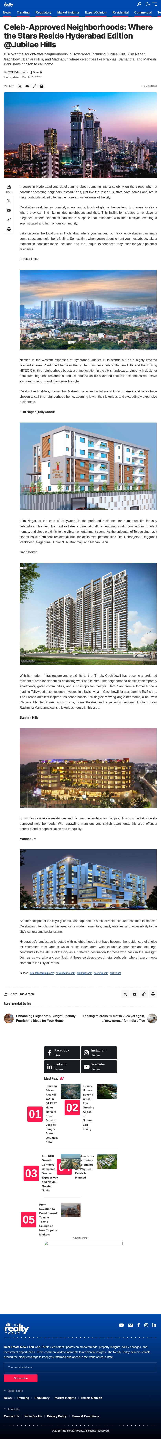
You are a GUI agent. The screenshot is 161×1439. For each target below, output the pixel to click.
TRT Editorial (17, 72)
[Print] (41, 86)
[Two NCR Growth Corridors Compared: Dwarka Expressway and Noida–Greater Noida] (70, 1161)
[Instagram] (99, 1052)
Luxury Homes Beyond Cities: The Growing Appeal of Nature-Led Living (88, 1107)
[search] (139, 4)
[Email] (27, 86)
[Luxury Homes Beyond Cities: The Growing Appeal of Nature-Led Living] (107, 1091)
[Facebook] (62, 1052)
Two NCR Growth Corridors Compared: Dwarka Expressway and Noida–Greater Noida (50, 1173)
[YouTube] (121, 1325)
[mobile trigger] (153, 4)
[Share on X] (19, 86)
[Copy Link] (34, 86)
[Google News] (130, 1325)
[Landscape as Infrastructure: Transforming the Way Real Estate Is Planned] (107, 1161)
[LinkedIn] (62, 1066)
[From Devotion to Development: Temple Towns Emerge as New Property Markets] (70, 1210)
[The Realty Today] (8, 4)
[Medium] (99, 1066)
